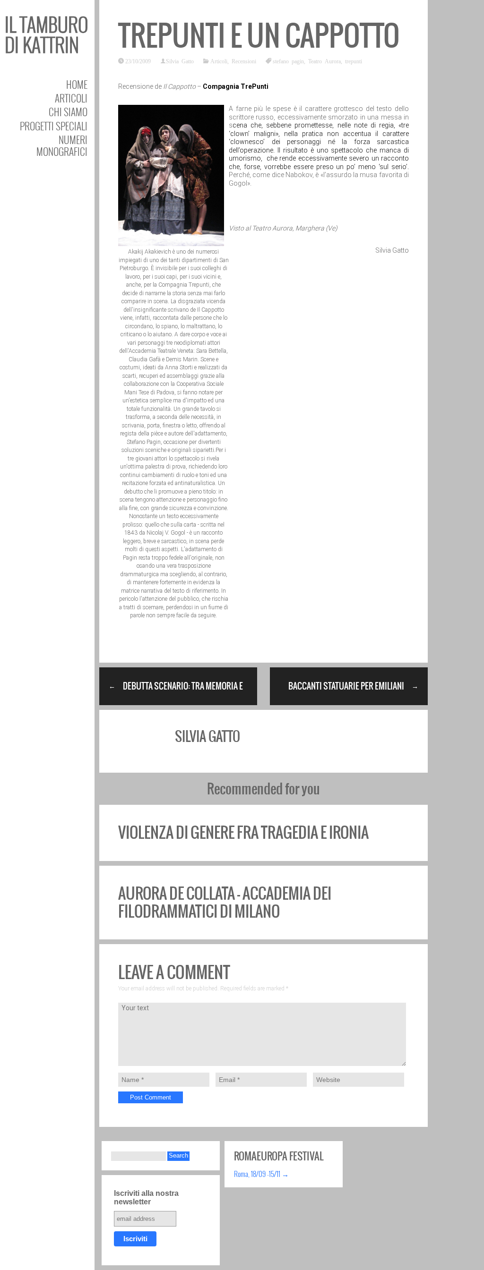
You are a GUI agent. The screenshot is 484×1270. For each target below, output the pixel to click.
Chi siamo (68, 111)
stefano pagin (288, 61)
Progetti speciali (53, 126)
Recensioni (244, 61)
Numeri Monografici (61, 145)
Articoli (71, 98)
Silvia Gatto (180, 61)
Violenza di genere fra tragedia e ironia (243, 832)
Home (76, 84)
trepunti (353, 61)
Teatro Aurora (324, 61)
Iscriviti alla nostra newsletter (146, 1197)
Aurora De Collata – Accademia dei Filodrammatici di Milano (224, 902)
